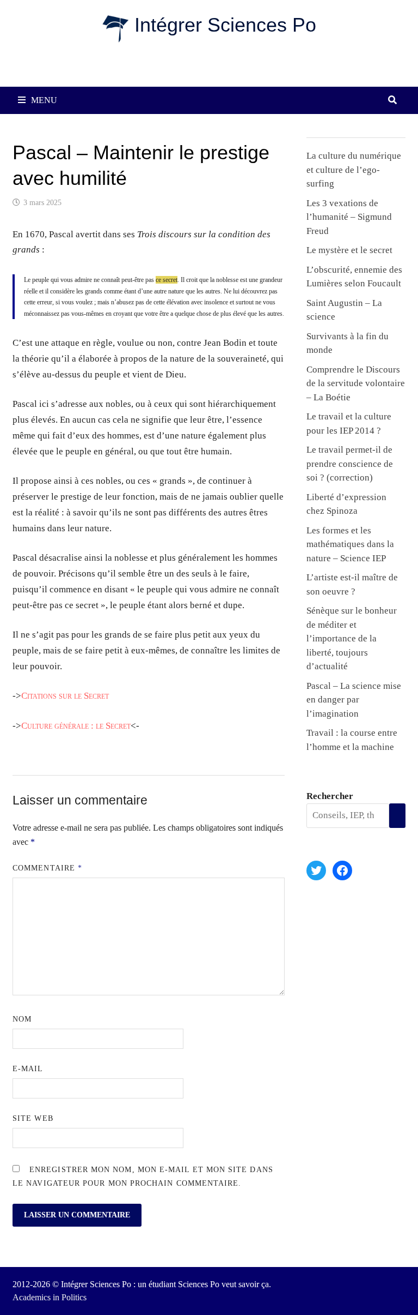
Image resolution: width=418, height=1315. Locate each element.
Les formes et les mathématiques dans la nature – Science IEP (350, 544)
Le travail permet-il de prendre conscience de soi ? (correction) (349, 464)
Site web (33, 1118)
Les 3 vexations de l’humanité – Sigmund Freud (349, 217)
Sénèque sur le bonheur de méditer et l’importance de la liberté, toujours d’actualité (351, 638)
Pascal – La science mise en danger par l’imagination (353, 700)
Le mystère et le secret (349, 250)
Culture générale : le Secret (76, 725)
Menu (44, 100)
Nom (22, 1019)
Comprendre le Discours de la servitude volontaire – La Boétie (355, 383)
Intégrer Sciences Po (225, 25)
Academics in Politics (50, 1297)
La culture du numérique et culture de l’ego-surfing (353, 170)
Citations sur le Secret (65, 695)
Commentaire (47, 868)
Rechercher (329, 796)
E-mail (28, 1069)
